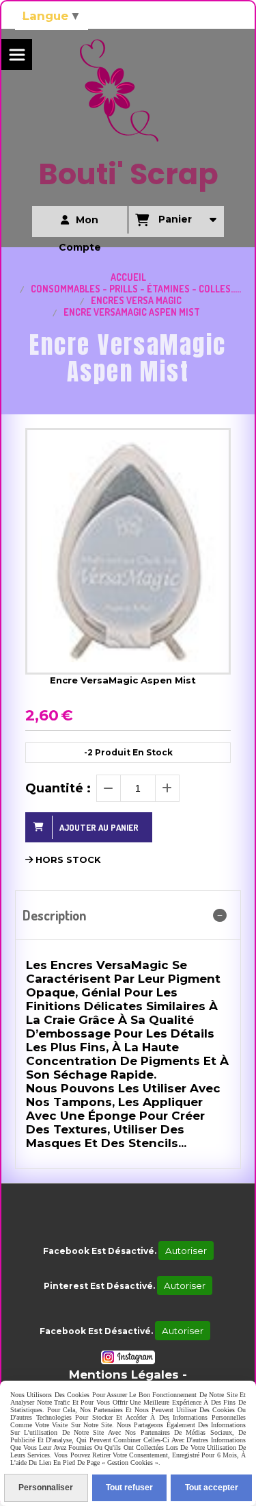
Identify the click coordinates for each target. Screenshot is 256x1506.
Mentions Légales (124, 1374)
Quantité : (58, 788)
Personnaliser (45, 1487)
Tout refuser (129, 1487)
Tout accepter (211, 1487)
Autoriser (186, 1250)
